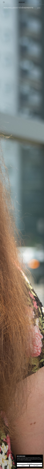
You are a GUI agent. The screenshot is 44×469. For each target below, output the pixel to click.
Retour (38, 7)
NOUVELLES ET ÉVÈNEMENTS (18, 8)
